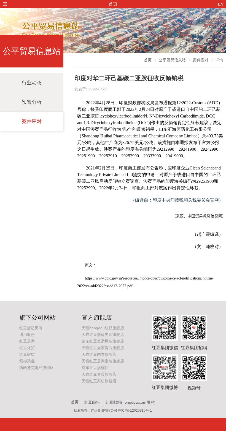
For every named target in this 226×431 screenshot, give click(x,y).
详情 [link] (219, 60)
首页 (148, 60)
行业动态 (32, 82)
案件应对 (32, 121)
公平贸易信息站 (172, 60)
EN (220, 4)
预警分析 (32, 102)
